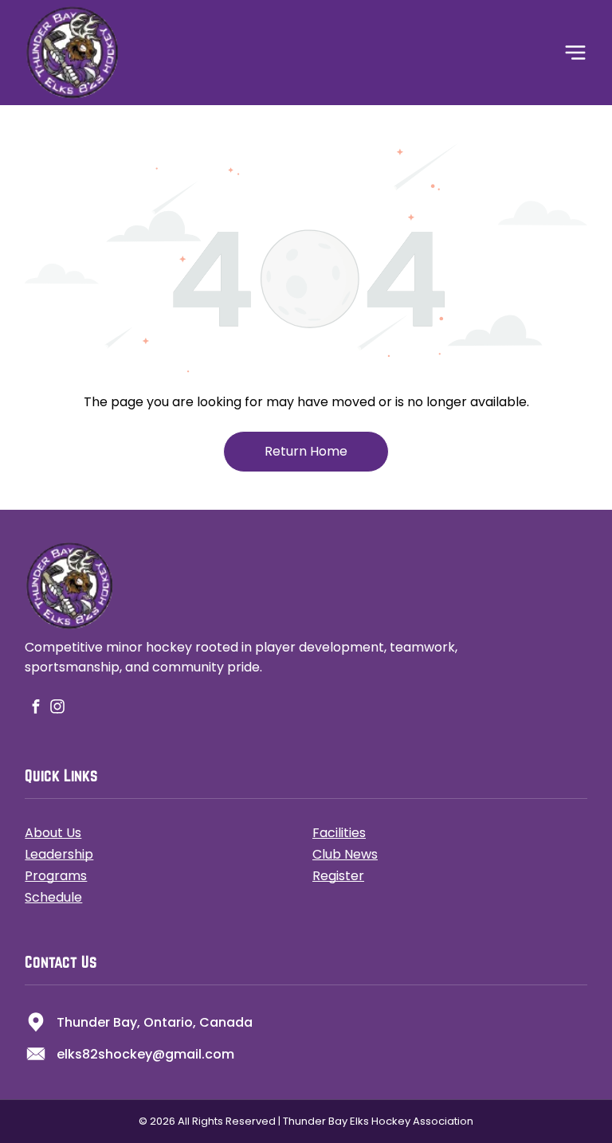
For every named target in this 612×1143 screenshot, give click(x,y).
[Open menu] (575, 53)
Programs (56, 876)
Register (338, 876)
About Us (53, 833)
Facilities (339, 833)
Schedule (53, 897)
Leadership (59, 854)
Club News (345, 854)
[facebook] (35, 709)
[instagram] (57, 709)
